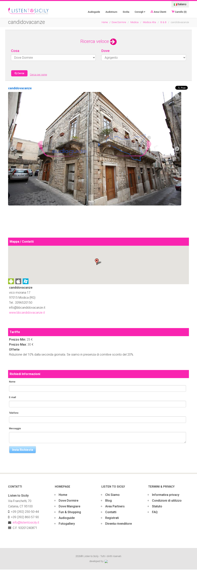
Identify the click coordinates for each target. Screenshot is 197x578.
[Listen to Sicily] (28, 11)
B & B (163, 22)
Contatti (110, 512)
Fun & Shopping (70, 512)
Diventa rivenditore (118, 523)
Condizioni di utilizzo (167, 500)
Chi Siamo (112, 495)
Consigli (139, 12)
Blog (108, 500)
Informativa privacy (165, 495)
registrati (112, 518)
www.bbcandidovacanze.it (27, 312)
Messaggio (15, 428)
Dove (105, 50)
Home (105, 22)
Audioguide (94, 12)
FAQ (155, 512)
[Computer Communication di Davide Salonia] (106, 561)
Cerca (20, 73)
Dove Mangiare (69, 506)
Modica (134, 22)
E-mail (12, 397)
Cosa (15, 50)
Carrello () (180, 12)
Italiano (181, 4)
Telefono (13, 413)
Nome (12, 381)
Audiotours (111, 12)
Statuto (157, 506)
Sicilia (126, 12)
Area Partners (115, 506)
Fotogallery (67, 523)
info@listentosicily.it (26, 522)
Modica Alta (149, 22)
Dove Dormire (119, 22)
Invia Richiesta (22, 450)
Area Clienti (159, 12)
